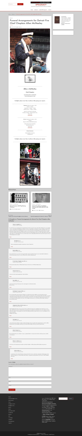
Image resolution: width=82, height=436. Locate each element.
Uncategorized (11, 421)
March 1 (53, 416)
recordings (10, 417)
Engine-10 (44, 406)
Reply (10, 236)
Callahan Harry (52, 399)
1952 (43, 399)
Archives (35, 9)
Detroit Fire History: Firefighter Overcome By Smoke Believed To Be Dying (40, 207)
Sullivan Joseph (48, 421)
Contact (49, 9)
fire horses (53, 407)
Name (9, 377)
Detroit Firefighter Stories (49, 403)
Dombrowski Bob (53, 405)
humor (9, 409)
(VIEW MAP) (30, 115)
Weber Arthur (44, 422)
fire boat (48, 407)
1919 (52, 398)
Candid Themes (51, 434)
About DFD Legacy (42, 9)
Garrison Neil (44, 411)
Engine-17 (48, 406)
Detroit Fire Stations (46, 405)
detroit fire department (47, 402)
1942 (55, 398)
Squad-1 (43, 421)
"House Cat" (43, 398)
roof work (53, 419)
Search (70, 398)
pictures (10, 414)
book (45, 399)
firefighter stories (11, 403)
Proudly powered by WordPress (33, 434)
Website (9, 385)
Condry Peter (44, 400)
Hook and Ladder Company (47, 412)
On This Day (16, 204)
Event (9, 402)
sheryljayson (19, 27)
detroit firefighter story (12, 398)
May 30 (43, 417)
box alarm (47, 399)
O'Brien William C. (50, 417)
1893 (50, 398)
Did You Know (11, 400)
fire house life (49, 408)
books (9, 396)
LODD (44, 416)
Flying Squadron (46, 410)
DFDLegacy (41, 5)
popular (48, 419)
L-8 (42, 414)
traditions (10, 419)
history (11, 204)
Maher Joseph (48, 416)
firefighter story (11, 405)
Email (9, 381)
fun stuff (51, 410)
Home (32, 9)
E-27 (42, 406)
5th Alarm (47, 398)
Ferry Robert (44, 407)
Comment (10, 366)
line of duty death (11, 410)
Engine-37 (52, 406)
